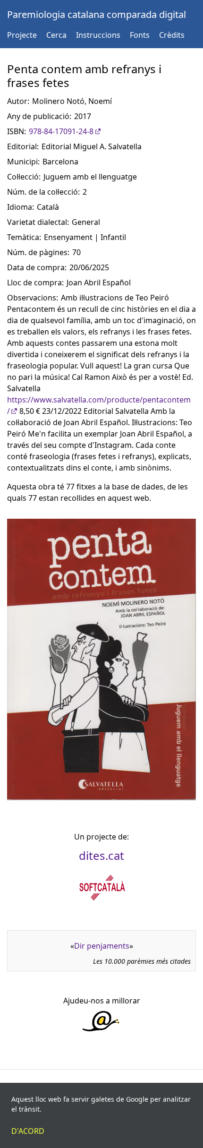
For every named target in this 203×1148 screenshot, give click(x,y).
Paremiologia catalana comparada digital (96, 14)
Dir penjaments (101, 946)
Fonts (140, 35)
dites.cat (101, 855)
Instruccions (98, 35)
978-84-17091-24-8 (61, 131)
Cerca (56, 35)
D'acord (27, 1131)
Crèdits (172, 35)
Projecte (22, 35)
